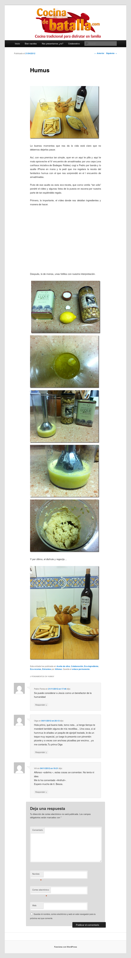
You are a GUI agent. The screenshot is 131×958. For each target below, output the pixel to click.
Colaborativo (74, 43)
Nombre (37, 874)
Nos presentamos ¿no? (52, 43)
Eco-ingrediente (91, 666)
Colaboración (77, 666)
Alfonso (58, 669)
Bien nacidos (31, 43)
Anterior (99, 53)
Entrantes (46, 669)
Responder (41, 704)
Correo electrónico (40, 890)
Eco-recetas (35, 669)
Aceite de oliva (63, 666)
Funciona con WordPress (65, 946)
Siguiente (111, 53)
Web (34, 905)
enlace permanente (81, 669)
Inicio (17, 43)
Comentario (37, 829)
